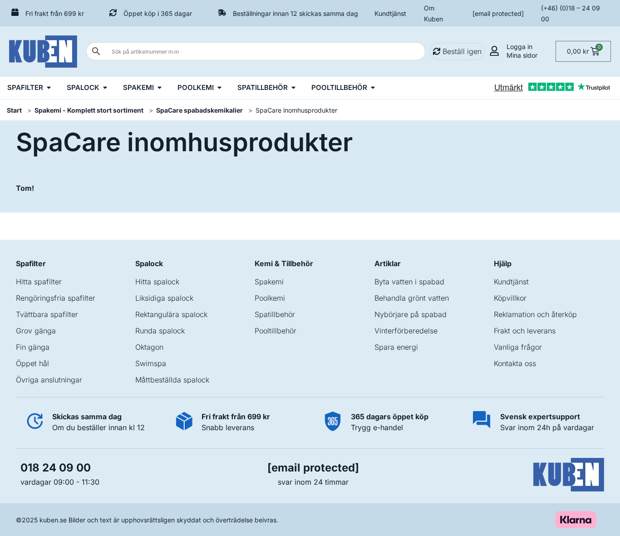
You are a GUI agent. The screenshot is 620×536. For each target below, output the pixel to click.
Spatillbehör (275, 314)
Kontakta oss (515, 363)
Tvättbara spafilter (47, 314)
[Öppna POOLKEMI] (219, 88)
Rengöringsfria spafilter (55, 298)
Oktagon (149, 347)
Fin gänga (32, 347)
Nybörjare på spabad (410, 314)
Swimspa (150, 363)
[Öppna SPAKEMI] (159, 88)
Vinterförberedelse (406, 330)
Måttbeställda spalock (172, 379)
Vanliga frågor (518, 347)
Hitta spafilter (39, 281)
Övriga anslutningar (49, 379)
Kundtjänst (390, 13)
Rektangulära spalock (171, 314)
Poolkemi (270, 298)
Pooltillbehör (275, 330)
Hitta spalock (157, 281)
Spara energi (396, 347)
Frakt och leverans (525, 330)
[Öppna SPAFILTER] (48, 88)
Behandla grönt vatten (411, 298)
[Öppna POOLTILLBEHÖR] (372, 88)
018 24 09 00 (55, 467)
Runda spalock (160, 330)
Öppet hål (32, 363)
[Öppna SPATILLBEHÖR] (293, 88)
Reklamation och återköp (535, 314)
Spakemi (269, 281)
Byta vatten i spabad (409, 281)
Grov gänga (36, 330)
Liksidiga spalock (164, 298)
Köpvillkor (510, 298)
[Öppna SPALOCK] (105, 88)
